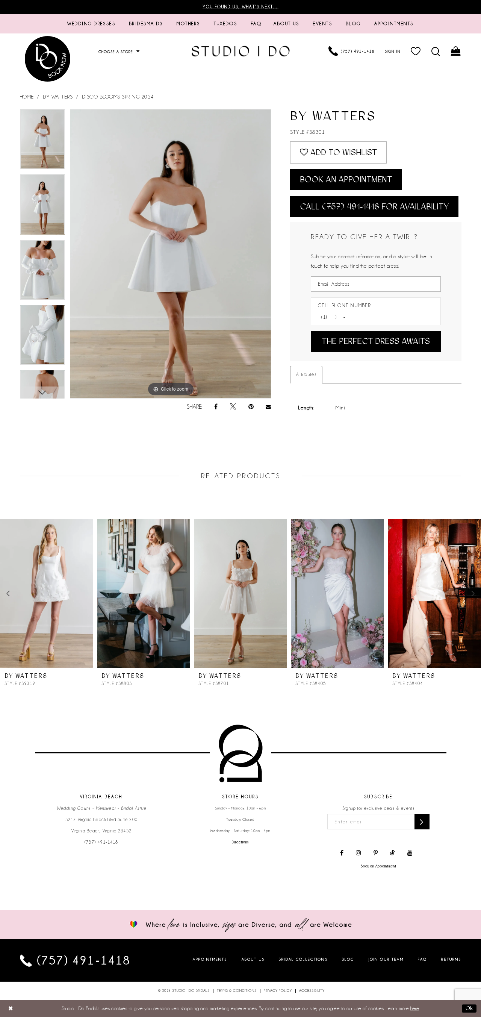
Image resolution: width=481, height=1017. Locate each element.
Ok (469, 1008)
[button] (415, 51)
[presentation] (46, 593)
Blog (348, 959)
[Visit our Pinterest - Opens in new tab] (375, 853)
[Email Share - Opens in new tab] (269, 407)
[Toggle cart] (456, 51)
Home (27, 97)
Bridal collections (303, 959)
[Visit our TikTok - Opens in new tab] (392, 853)
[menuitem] (91, 23)
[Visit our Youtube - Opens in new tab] (410, 853)
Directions (240, 842)
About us (253, 959)
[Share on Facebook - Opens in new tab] (216, 407)
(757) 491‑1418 (101, 842)
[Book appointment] (48, 58)
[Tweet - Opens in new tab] (233, 407)
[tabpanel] (42, 141)
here (414, 1008)
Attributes (306, 374)
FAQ (422, 959)
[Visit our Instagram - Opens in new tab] (358, 853)
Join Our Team (386, 959)
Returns (451, 959)
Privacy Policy (278, 991)
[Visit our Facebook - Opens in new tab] (342, 853)
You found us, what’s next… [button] (240, 7)
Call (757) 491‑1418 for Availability (374, 207)
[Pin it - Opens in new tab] (251, 407)
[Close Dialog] (11, 1008)
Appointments (210, 959)
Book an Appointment (346, 179)
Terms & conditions (237, 991)
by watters (58, 97)
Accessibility (312, 991)
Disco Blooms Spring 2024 (118, 97)
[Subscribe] (422, 821)
